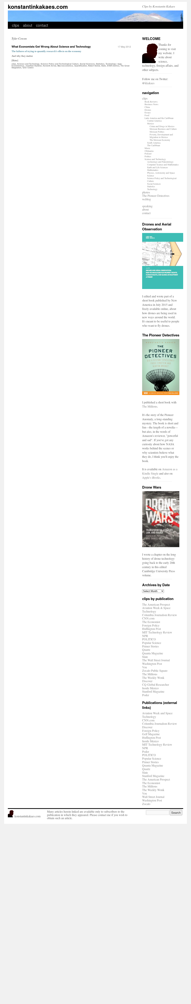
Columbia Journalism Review (159, 615)
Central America (154, 120)
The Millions (149, 406)
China (147, 106)
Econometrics (18, 65)
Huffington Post (151, 629)
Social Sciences (87, 64)
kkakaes (149, 83)
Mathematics (152, 169)
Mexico (150, 123)
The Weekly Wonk (153, 678)
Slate (103, 65)
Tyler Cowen (28, 67)
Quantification (80, 65)
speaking (147, 206)
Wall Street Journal (153, 797)
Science (150, 175)
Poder (145, 695)
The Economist (151, 622)
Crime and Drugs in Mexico (162, 126)
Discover (147, 681)
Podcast (148, 153)
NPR (145, 636)
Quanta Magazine (152, 653)
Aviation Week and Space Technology (157, 715)
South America (153, 142)
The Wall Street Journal (156, 660)
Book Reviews (151, 101)
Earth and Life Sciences (157, 167)
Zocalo (146, 804)
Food (147, 115)
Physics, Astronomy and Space (161, 172)
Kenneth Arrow (49, 65)
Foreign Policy (150, 625)
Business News (151, 104)
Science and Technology (28, 64)
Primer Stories (150, 646)
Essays (148, 112)
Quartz (146, 650)
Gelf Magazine (151, 734)
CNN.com (148, 618)
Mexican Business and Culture (163, 128)
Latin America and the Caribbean (159, 117)
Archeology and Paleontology (160, 161)
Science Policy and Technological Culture (60, 64)
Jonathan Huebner (33, 65)
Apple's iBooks (151, 477)
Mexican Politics (157, 131)
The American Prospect (156, 604)
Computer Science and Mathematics (163, 164)
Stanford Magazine (153, 691)
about (27, 25)
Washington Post (152, 664)
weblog (146, 199)
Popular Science (151, 643)
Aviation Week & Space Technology (156, 609)
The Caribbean (153, 145)
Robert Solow (94, 65)
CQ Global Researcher (155, 684)
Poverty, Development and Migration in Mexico (161, 136)
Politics (148, 156)
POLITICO (149, 639)
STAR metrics (113, 65)
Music (147, 148)
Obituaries (149, 150)
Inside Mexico (150, 688)
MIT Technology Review (157, 632)
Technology (111, 64)
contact (42, 25)
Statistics (100, 64)
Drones (148, 109)
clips (15, 25)
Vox (144, 667)
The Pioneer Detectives (155, 196)
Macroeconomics (65, 65)
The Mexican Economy (160, 139)
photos (146, 192)
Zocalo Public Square (154, 670)
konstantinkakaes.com (38, 6)
